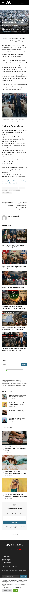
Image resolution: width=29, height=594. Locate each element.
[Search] (26, 2)
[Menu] (3, 2)
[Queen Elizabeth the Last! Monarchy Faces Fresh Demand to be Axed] (14, 438)
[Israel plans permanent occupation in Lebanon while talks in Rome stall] (14, 318)
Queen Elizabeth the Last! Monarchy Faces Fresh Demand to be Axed (15, 448)
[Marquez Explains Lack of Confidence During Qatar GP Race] (14, 462)
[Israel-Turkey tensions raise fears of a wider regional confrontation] (14, 257)
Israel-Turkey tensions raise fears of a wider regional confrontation (14, 267)
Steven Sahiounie (11, 29)
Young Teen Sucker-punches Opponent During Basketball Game (16, 495)
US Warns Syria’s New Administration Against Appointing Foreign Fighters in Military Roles (21, 206)
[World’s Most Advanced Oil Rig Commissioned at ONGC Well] (4, 412)
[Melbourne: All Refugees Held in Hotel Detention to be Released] (4, 420)
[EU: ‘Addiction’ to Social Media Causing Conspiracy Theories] (4, 404)
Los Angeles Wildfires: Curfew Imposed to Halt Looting (7, 204)
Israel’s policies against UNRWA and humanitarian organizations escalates (14, 246)
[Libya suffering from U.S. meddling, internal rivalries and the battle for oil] (14, 297)
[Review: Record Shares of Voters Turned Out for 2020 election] (4, 396)
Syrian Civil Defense (14, 190)
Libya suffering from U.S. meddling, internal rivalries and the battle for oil (14, 307)
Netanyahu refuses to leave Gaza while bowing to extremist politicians (14, 349)
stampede (4, 190)
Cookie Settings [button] (7, 590)
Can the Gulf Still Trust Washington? (13, 287)
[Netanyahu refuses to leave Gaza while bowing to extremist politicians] (14, 339)
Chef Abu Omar (6, 187)
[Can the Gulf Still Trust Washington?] (14, 278)
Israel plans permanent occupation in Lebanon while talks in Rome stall (13, 328)
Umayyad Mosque (6, 192)
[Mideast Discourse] (15, 2)
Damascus (15, 187)
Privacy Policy (13, 527)
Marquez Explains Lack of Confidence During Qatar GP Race (15, 472)
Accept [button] (15, 590)
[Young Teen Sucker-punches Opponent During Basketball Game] (14, 485)
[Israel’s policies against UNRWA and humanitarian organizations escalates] (14, 236)
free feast (22, 187)
